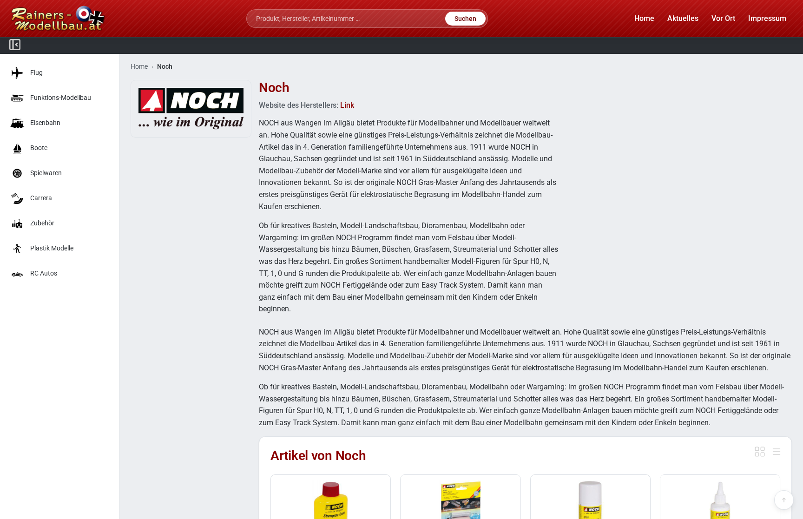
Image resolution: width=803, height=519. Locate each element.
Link (347, 105)
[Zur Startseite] (58, 19)
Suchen (465, 18)
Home (139, 66)
